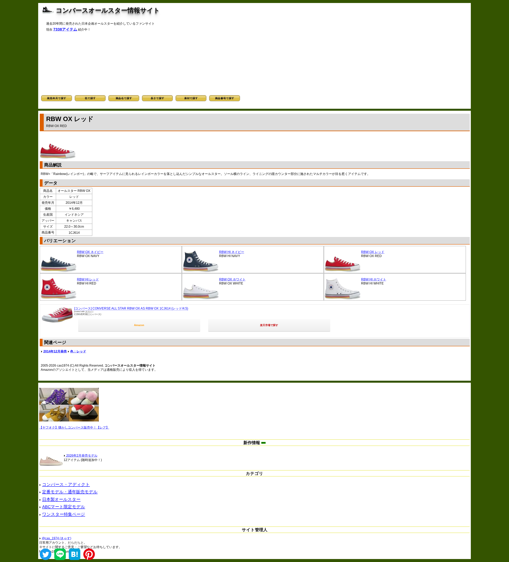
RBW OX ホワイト (232, 279)
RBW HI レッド (88, 279)
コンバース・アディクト (66, 484)
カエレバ (89, 311)
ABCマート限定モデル (63, 506)
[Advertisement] (254, 63)
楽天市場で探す (269, 325)
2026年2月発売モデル (81, 455)
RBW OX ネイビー (90, 252)
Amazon (139, 325)
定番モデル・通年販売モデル (70, 491)
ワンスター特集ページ (63, 514)
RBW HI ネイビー (231, 252)
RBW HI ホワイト (373, 279)
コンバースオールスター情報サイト (108, 10)
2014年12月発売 (55, 351)
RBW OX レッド (372, 252)
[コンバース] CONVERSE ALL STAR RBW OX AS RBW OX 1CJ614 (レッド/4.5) (131, 308)
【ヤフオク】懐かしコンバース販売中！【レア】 (74, 427)
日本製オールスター (61, 499)
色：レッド (78, 351)
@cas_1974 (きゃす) (56, 538)
